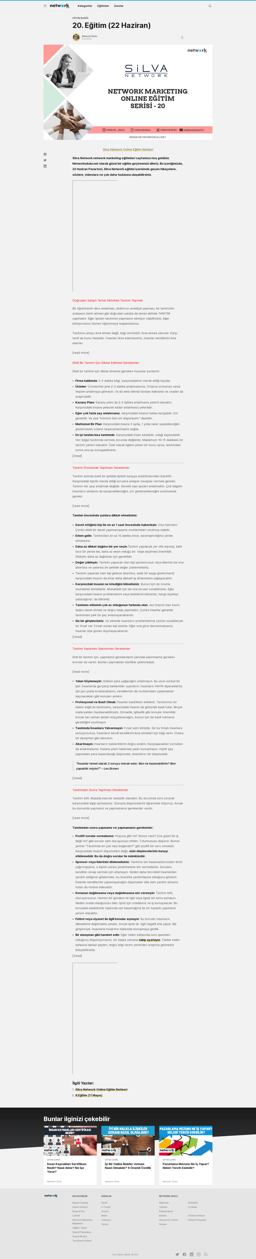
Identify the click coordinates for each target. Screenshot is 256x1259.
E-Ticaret (106, 1207)
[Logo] (59, 6)
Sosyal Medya (79, 1236)
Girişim (105, 1211)
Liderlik (76, 1215)
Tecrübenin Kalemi (82, 1240)
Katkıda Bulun (166, 1211)
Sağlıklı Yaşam (79, 1227)
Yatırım (105, 1224)
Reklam (163, 1215)
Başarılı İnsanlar (80, 1202)
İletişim (163, 1224)
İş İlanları (192, 1207)
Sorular (118, 5)
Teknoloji (106, 1220)
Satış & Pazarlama (81, 1232)
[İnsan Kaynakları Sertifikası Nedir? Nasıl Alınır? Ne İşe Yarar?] (70, 1141)
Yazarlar (163, 1207)
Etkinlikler (193, 1202)
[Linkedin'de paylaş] (45, 166)
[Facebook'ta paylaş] (45, 154)
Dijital (104, 1202)
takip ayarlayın (149, 940)
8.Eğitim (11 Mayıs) (88, 1095)
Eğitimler (103, 5)
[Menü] (45, 6)
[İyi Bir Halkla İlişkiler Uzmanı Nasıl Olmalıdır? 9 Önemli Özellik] (128, 1141)
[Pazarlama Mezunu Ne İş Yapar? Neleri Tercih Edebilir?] (185, 1141)
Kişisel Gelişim (80, 1207)
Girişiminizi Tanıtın (168, 1220)
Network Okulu (54, 1181)
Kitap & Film (78, 1211)
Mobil (104, 1215)
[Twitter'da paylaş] (45, 160)
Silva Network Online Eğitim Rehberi (101, 1089)
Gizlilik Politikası (196, 1215)
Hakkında (163, 1202)
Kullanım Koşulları (197, 1220)
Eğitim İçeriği (80, 18)
